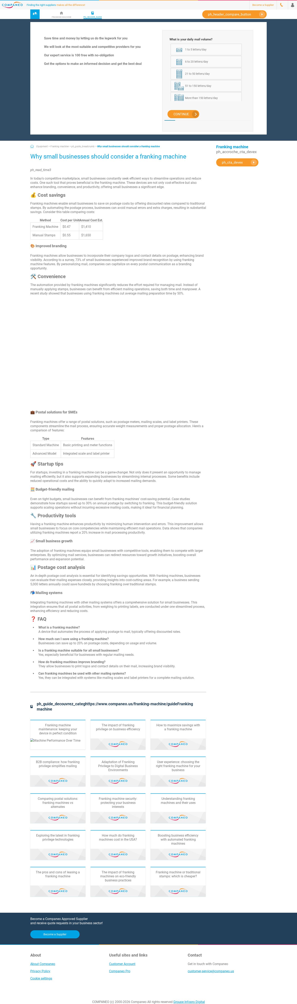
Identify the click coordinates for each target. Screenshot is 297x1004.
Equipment (42, 146)
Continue (181, 114)
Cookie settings (41, 978)
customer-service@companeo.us (211, 971)
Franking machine (59, 146)
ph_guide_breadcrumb (83, 146)
